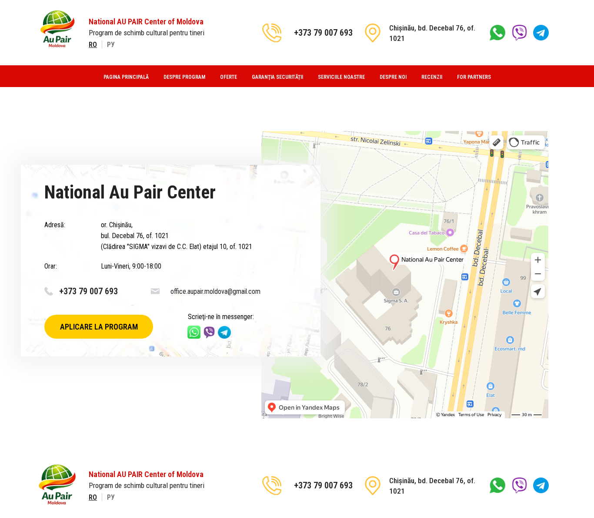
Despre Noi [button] (393, 77)
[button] (98, 327)
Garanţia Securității (277, 77)
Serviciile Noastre (341, 77)
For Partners (474, 77)
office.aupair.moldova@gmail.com (215, 291)
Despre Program (184, 77)
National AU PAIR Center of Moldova (146, 21)
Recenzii (431, 77)
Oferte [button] (228, 77)
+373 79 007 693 (323, 32)
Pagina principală (126, 77)
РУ (111, 44)
